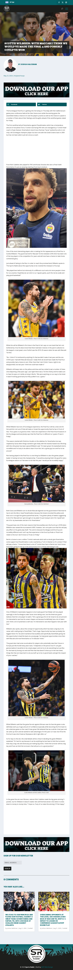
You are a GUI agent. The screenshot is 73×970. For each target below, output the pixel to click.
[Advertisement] (32, 151)
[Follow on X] (62, 2)
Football (30, 928)
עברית (12, 2)
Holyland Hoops (19, 76)
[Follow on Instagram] (66, 2)
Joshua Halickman (29, 64)
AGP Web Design (47, 967)
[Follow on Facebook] (59, 2)
